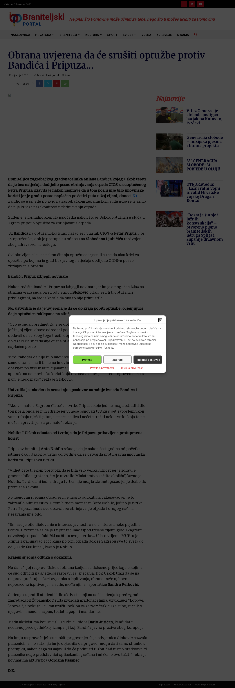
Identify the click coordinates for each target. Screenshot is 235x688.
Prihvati (87, 359)
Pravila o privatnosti (102, 367)
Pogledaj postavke (147, 359)
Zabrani (117, 359)
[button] (160, 320)
